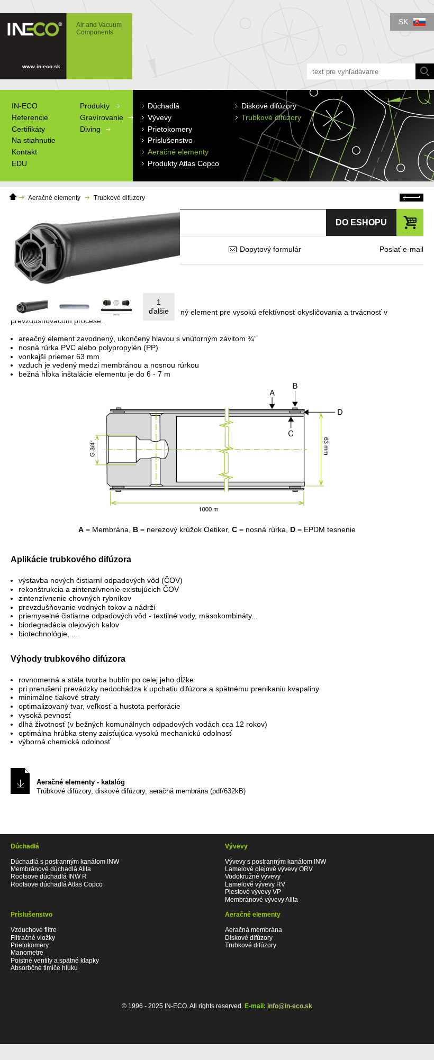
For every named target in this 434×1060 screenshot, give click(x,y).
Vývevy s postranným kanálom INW (275, 861)
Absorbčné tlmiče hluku (44, 968)
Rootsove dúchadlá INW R (49, 876)
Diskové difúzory (249, 938)
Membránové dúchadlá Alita (51, 869)
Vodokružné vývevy (253, 876)
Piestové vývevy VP (253, 891)
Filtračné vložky (33, 938)
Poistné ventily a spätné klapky (55, 960)
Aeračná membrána (253, 930)
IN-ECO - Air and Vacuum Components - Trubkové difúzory (61, 41)
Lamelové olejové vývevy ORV (269, 869)
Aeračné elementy (54, 198)
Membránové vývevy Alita (261, 899)
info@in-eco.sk (289, 1006)
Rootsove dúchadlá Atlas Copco (57, 884)
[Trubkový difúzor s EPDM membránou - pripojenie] (116, 307)
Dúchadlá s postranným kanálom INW (65, 861)
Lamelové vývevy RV (255, 884)
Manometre (27, 952)
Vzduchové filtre (34, 930)
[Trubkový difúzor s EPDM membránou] (32, 307)
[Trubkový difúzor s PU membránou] (74, 307)
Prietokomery (30, 945)
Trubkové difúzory (119, 198)
